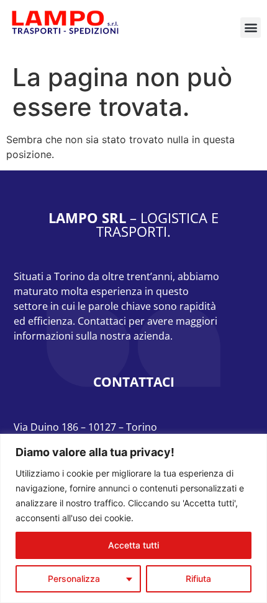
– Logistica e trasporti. (133, 224)
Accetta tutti (133, 545)
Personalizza (74, 578)
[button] (250, 27)
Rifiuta (198, 578)
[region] (133, 518)
